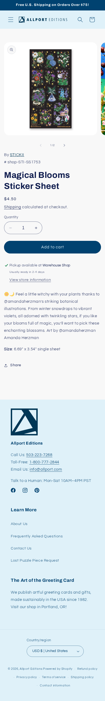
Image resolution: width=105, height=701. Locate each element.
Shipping (12, 207)
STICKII (17, 155)
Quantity (11, 217)
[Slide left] (41, 145)
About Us (19, 524)
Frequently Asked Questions (37, 536)
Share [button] (15, 365)
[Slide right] (64, 145)
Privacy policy (26, 677)
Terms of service (54, 677)
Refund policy (87, 668)
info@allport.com (46, 469)
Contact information (55, 685)
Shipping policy (82, 677)
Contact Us (21, 548)
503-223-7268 (39, 455)
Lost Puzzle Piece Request (35, 560)
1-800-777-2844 (44, 462)
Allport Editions (31, 668)
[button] (11, 20)
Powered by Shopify (57, 668)
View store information (30, 280)
